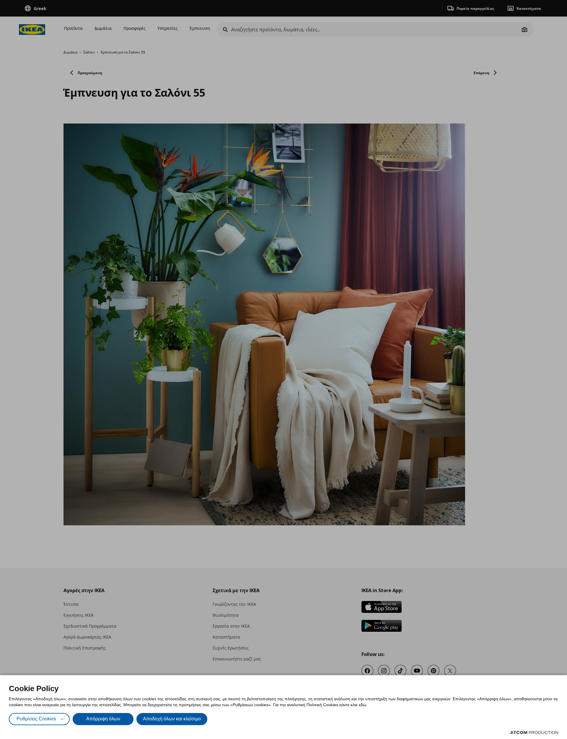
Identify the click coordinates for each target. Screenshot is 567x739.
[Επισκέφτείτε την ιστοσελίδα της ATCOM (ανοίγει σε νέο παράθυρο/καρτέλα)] (534, 732)
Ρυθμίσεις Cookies (36, 718)
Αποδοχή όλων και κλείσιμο (172, 718)
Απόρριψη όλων (103, 718)
